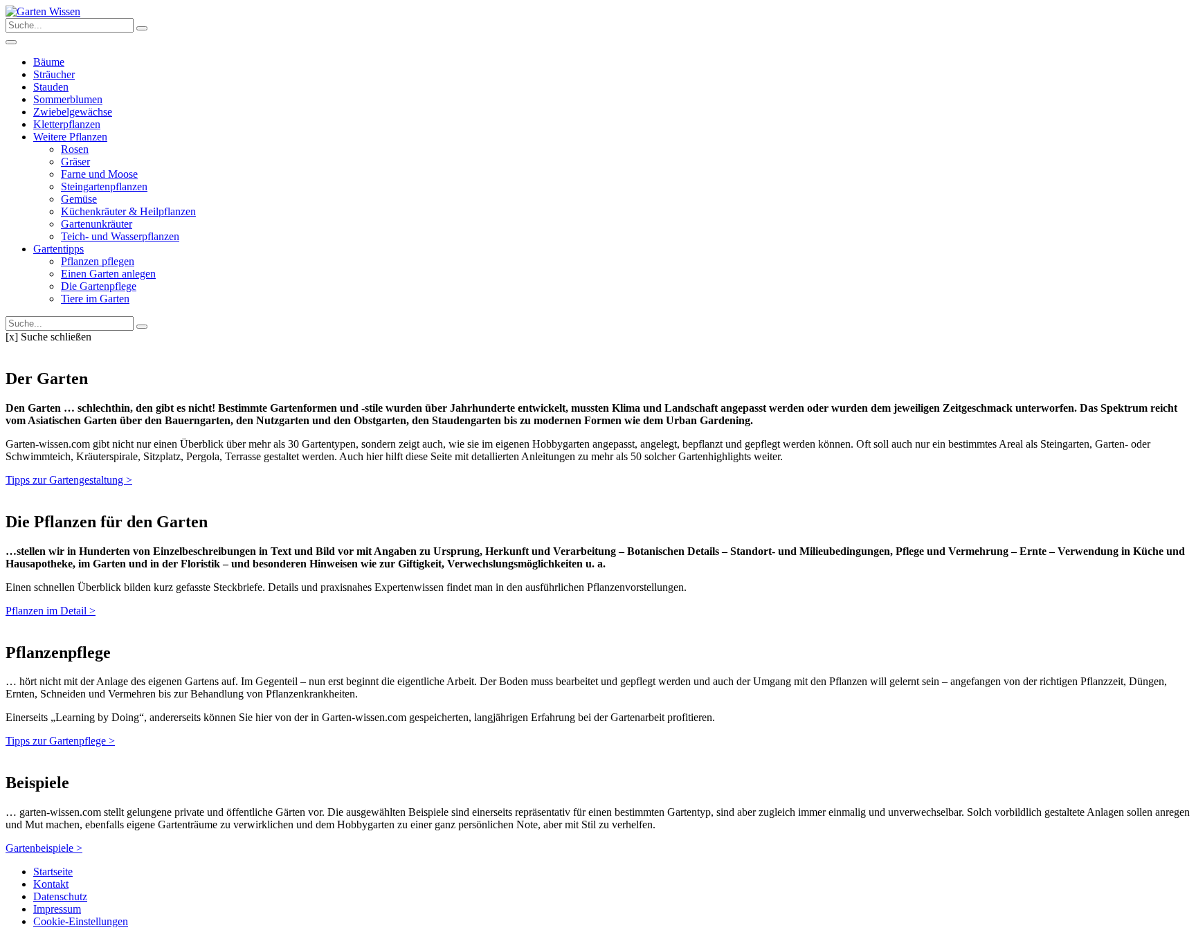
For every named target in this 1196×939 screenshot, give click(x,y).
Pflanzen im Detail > (51, 611)
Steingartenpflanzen (104, 186)
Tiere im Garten (95, 298)
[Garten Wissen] (43, 11)
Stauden (51, 87)
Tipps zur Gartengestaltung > (69, 480)
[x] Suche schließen (48, 337)
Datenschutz (60, 896)
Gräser (75, 161)
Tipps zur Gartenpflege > (60, 741)
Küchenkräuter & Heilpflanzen (128, 211)
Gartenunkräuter (96, 224)
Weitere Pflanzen (70, 137)
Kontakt (51, 884)
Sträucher (54, 74)
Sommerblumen (67, 99)
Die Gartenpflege (98, 286)
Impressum (57, 909)
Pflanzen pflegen (97, 261)
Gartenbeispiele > (44, 848)
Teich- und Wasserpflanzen (120, 236)
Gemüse (79, 199)
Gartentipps (58, 249)
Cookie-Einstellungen (80, 921)
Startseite (53, 871)
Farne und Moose (99, 174)
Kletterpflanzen (66, 124)
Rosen (75, 149)
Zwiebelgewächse (72, 112)
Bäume (48, 62)
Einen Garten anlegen (108, 274)
